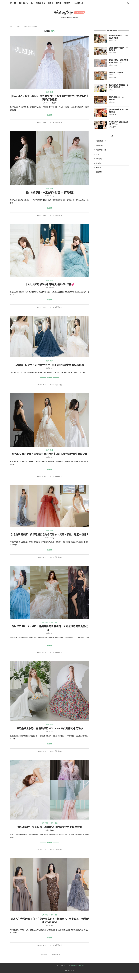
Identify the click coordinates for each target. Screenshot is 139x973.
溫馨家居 (99, 172)
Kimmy (52, 196)
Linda (114, 40)
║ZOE (114, 114)
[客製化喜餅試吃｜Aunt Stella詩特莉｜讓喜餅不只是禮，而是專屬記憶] (100, 100)
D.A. (52, 368)
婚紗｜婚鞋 (13, 3)
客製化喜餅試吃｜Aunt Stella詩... (117, 98)
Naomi (115, 65)
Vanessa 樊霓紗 (51, 103)
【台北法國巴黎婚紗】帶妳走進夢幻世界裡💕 (49, 284)
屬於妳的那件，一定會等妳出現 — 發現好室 (50, 192)
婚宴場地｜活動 (40, 3)
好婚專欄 (58, 3)
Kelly (52, 288)
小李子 (52, 830)
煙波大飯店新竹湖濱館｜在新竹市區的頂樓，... (118, 86)
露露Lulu (115, 53)
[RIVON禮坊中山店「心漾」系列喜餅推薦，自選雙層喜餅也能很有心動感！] (100, 38)
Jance (114, 77)
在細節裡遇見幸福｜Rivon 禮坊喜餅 (118, 49)
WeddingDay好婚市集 (77, 965)
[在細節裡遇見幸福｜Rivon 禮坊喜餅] (100, 51)
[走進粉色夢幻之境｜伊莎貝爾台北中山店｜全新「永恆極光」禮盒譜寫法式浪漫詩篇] (100, 63)
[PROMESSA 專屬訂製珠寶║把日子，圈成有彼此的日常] (100, 125)
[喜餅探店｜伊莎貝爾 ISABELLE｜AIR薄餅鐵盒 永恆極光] (100, 75)
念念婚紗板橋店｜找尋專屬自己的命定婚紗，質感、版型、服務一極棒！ (50, 534)
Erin (114, 90)
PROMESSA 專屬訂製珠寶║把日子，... (118, 123)
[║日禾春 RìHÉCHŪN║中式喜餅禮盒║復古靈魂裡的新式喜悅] (100, 113)
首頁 (11, 26)
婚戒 (32, 3)
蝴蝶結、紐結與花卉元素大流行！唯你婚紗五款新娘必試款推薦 (49, 364)
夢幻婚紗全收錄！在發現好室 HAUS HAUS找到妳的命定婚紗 (49, 728)
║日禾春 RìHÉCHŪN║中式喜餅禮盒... (118, 111)
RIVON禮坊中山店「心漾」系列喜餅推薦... (119, 37)
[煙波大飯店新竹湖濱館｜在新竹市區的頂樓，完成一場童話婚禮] (100, 88)
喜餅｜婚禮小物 (23, 3)
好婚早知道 (45, 622)
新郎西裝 (99, 167)
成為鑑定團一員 (78, 3)
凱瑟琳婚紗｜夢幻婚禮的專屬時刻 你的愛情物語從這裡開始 (50, 827)
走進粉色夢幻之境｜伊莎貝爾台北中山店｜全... (118, 61)
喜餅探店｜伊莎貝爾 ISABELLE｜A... (116, 74)
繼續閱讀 (49, 115)
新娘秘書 (50, 3)
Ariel (51, 732)
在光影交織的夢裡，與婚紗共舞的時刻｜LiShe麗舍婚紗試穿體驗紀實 (49, 453)
